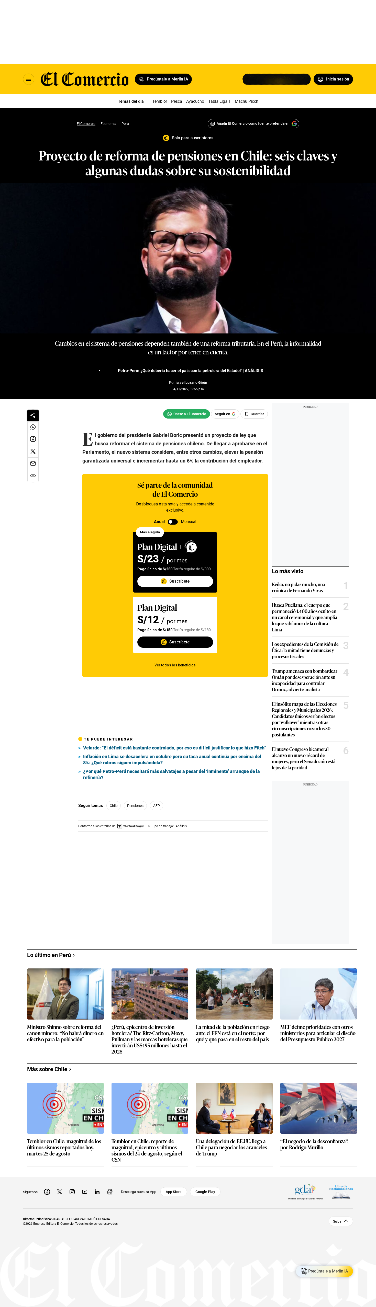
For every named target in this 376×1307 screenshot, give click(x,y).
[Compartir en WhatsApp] (33, 427)
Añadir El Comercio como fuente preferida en (253, 123)
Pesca (176, 101)
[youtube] (85, 1192)
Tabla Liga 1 (219, 101)
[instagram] (72, 1192)
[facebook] (47, 1192)
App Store (174, 1192)
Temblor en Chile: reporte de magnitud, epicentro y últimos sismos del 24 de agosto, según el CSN (147, 1150)
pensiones (135, 806)
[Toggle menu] (28, 79)
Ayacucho (195, 101)
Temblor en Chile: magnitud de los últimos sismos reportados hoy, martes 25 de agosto (64, 1147)
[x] (60, 1192)
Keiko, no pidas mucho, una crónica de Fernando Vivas (298, 587)
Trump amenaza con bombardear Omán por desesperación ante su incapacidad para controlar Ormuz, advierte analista (304, 680)
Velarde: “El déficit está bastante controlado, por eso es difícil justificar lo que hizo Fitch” (174, 747)
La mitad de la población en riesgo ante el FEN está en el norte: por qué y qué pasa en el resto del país (233, 1033)
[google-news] (110, 1192)
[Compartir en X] (33, 451)
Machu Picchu (248, 101)
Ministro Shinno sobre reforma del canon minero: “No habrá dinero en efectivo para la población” (65, 1033)
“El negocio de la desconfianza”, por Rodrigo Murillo (314, 1144)
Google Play (205, 1192)
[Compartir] (33, 415)
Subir (337, 1221)
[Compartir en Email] (33, 464)
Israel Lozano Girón (191, 382)
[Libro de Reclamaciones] (341, 1192)
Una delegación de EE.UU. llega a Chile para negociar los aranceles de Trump (231, 1147)
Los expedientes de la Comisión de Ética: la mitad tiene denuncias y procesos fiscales (305, 650)
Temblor (159, 101)
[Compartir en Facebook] (33, 439)
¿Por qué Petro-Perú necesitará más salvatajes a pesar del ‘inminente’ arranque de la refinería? (171, 774)
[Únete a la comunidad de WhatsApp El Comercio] (186, 414)
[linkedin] (97, 1192)
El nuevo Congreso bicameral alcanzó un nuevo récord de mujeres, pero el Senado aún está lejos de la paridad (304, 758)
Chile (113, 806)
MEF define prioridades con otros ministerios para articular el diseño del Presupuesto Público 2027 (318, 1033)
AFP (156, 806)
